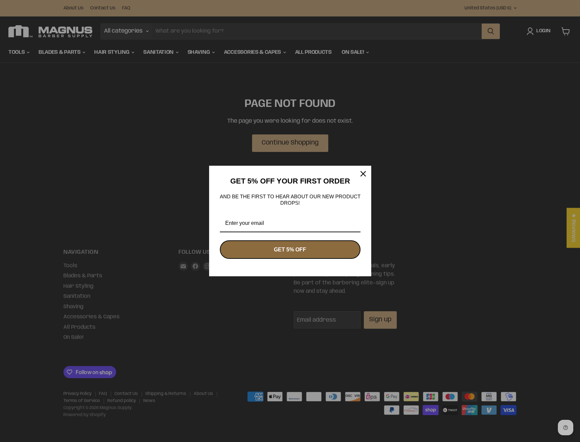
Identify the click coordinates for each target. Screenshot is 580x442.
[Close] (363, 174)
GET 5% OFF (290, 249)
